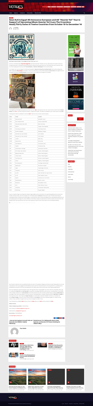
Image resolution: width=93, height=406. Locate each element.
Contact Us (22, 12)
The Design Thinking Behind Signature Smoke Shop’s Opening (55, 387)
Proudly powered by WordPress (14, 403)
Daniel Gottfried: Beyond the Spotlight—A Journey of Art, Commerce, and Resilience (55, 346)
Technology (70, 179)
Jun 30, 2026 (22, 350)
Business (70, 166)
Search (70, 115)
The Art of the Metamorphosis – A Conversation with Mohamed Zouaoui (28, 356)
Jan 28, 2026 (22, 358)
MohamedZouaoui (67, 6)
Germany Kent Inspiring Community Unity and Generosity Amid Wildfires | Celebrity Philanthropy (20, 322)
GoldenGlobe (53, 6)
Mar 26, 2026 (50, 349)
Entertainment (71, 171)
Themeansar (29, 403)
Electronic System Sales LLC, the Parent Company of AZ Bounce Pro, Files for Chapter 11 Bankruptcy (75, 129)
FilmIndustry (79, 6)
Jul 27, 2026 (50, 389)
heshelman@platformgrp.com (22, 308)
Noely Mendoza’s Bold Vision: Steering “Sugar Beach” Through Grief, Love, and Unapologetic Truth (27, 347)
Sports (69, 177)
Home (10, 12)
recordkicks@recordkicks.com (15, 315)
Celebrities (11, 17)
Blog (69, 164)
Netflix (83, 6)
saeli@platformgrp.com (21, 310)
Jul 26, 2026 (70, 389)
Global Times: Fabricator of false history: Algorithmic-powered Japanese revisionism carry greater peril (36, 388)
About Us (16, 12)
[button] (84, 13)
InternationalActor (60, 6)
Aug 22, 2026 (12, 389)
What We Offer (38, 12)
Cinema (49, 6)
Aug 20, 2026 (31, 389)
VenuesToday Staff (30, 350)
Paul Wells (16, 27)
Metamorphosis (73, 6)
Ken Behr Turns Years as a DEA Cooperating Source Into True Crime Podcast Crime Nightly (75, 146)
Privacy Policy (29, 12)
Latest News (70, 174)
